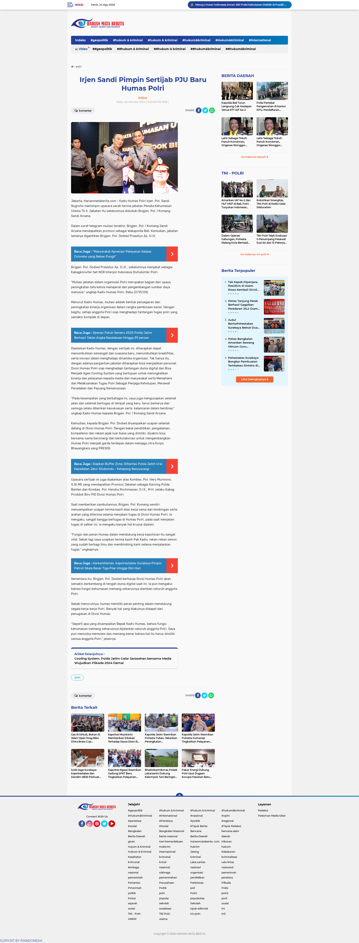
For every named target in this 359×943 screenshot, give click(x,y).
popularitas (197, 898)
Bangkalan (134, 831)
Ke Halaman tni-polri (254, 254)
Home (79, 5)
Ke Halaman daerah (254, 156)
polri (77, 677)
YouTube (114, 829)
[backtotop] (179, 796)
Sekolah (195, 903)
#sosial (132, 826)
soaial (225, 903)
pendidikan (197, 877)
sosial (131, 908)
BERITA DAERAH (237, 75)
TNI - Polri (134, 913)
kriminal (195, 856)
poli (192, 887)
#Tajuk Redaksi (231, 826)
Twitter (106, 829)
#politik (195, 820)
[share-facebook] (199, 110)
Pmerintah (134, 887)
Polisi (224, 887)
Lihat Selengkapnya (254, 379)
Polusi (132, 898)
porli (224, 898)
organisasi (196, 872)
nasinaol (195, 867)
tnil (223, 913)
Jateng (194, 851)
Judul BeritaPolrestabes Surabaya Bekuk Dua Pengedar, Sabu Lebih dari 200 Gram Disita (243, 323)
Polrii (193, 893)
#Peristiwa (166, 820)
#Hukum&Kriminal (229, 40)
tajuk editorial (199, 908)
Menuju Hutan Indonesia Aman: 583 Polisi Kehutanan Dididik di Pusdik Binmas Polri (241, 4)
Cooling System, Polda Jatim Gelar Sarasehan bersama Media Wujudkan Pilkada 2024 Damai (122, 660)
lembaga (133, 867)
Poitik (163, 887)
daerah (225, 836)
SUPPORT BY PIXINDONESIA (21, 941)
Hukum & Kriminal (139, 851)
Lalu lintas (227, 862)
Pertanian (134, 882)
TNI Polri (164, 913)
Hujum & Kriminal (139, 846)
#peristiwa (134, 820)
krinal (162, 862)
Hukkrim (165, 846)
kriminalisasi (229, 856)
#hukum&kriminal (196, 40)
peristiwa (227, 877)
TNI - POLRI (232, 173)
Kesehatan (134, 856)
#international (260, 40)
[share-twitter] (205, 110)
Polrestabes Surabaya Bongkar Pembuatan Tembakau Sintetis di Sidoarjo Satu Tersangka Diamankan (244, 361)
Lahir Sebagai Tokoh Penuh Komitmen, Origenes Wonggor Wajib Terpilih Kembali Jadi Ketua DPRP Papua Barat (236, 142)
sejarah (132, 903)
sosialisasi (165, 908)
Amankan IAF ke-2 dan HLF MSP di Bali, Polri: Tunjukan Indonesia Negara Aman (236, 204)
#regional (227, 820)
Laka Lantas (197, 862)
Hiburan (226, 841)
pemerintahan (168, 877)
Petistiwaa (196, 882)
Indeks (80, 40)
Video (83, 49)
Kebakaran (228, 851)
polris (224, 893)
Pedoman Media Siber (272, 815)
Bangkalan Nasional (171, 831)
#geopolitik (99, 40)
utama (163, 919)
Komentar (85, 110)
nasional (133, 872)
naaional (164, 867)
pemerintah (135, 877)
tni (223, 908)
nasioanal (227, 867)
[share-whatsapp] (212, 110)
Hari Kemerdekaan (171, 841)
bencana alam (230, 831)
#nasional (196, 815)
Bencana (195, 831)
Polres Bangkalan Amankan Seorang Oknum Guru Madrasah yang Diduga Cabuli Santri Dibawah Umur (242, 342)
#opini (225, 815)
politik (132, 893)
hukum (226, 846)
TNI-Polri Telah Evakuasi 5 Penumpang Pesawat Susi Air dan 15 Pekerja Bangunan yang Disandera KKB (272, 239)
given (131, 841)
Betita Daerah (199, 836)
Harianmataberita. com (205, 841)
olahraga (164, 872)
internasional (167, 851)
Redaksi (263, 810)
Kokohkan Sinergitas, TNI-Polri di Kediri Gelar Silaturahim (271, 204)
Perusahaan (166, 882)
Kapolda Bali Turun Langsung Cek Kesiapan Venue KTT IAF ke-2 (236, 106)
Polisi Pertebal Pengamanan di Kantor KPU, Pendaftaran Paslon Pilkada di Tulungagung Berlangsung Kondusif (271, 106)
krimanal (164, 856)
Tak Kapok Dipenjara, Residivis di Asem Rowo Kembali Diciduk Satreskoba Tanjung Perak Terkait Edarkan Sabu (244, 285)
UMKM (132, 919)
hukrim (195, 846)
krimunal (133, 862)
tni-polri (195, 913)
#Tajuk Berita (198, 826)
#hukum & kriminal (128, 40)
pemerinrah (228, 872)
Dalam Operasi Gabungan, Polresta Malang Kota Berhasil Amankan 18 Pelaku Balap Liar (234, 239)
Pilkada (226, 882)
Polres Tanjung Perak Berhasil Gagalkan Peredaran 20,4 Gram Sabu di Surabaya (243, 304)
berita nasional (168, 836)
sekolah (164, 903)
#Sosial (163, 826)
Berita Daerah (136, 836)
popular (164, 898)
